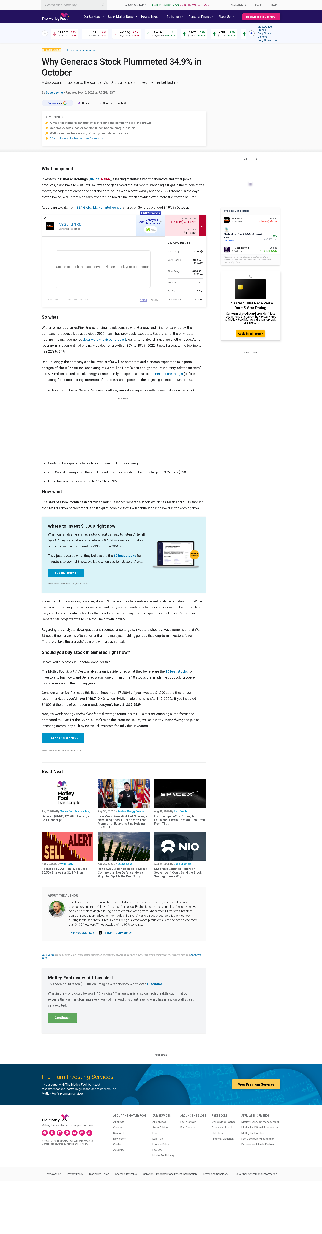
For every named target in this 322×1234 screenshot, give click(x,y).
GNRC (94, 179)
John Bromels (182, 863)
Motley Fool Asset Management (260, 1121)
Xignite (70, 1144)
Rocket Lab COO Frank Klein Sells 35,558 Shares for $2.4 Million (64, 870)
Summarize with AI (114, 103)
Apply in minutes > (250, 333)
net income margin (169, 374)
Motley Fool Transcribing (75, 811)
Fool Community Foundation (258, 1138)
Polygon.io (84, 1144)
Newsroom (119, 1138)
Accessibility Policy (126, 1173)
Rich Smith (180, 811)
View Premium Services (256, 1084)
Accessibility (238, 5)
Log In (258, 5)
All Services (159, 1121)
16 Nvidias (154, 984)
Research (118, 1133)
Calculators (218, 1133)
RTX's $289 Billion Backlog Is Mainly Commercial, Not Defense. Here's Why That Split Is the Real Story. (122, 872)
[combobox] (74, 5)
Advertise (119, 1149)
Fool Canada (187, 1127)
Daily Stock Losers (269, 40)
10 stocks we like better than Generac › (76, 138)
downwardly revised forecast (104, 339)
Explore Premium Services (79, 50)
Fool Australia (188, 1121)
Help (274, 5)
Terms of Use (53, 1173)
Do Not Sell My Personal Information (256, 1173)
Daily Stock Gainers (264, 35)
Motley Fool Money (163, 1155)
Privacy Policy (75, 1173)
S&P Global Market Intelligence (98, 207)
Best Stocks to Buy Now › (261, 16)
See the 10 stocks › (63, 738)
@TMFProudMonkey (118, 933)
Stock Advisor (160, 1127)
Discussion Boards (222, 1127)
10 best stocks (125, 556)
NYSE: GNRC (69, 224)
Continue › (62, 1018)
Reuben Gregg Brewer (130, 811)
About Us (118, 1121)
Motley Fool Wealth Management (261, 1127)
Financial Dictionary (223, 1138)
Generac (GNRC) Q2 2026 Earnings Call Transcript (65, 818)
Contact (118, 1144)
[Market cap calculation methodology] (201, 251)
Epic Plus (157, 1138)
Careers (118, 1127)
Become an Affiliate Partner (258, 1144)
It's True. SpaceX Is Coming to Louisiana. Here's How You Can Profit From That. (179, 819)
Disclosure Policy (99, 1173)
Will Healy (67, 863)
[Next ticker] (252, 33)
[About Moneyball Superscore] (161, 222)
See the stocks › (66, 572)
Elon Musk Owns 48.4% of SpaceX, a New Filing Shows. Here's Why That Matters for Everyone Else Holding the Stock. (123, 821)
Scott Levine (54, 92)
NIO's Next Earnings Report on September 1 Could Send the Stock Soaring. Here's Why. (177, 872)
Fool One (157, 1149)
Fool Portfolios (160, 1144)
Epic (154, 1133)
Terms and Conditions (216, 1173)
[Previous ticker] (45, 33)
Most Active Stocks (265, 28)
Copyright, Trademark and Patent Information (170, 1173)
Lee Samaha (124, 863)
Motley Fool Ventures (254, 1133)
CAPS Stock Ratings (224, 1121)
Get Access (229, 241)
